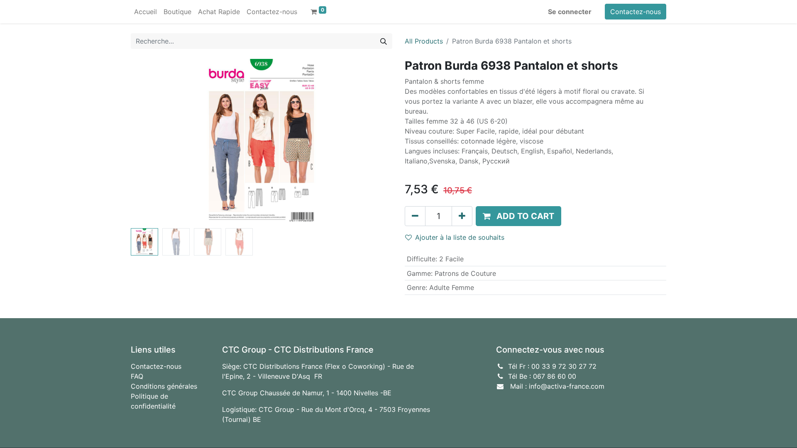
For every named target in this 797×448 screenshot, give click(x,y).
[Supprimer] (415, 216)
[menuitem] (145, 11)
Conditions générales (164, 386)
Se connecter (570, 11)
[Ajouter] (462, 216)
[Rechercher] (383, 41)
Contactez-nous (635, 11)
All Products (424, 41)
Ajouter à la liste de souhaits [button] (459, 237)
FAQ (137, 376)
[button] (150, 142)
